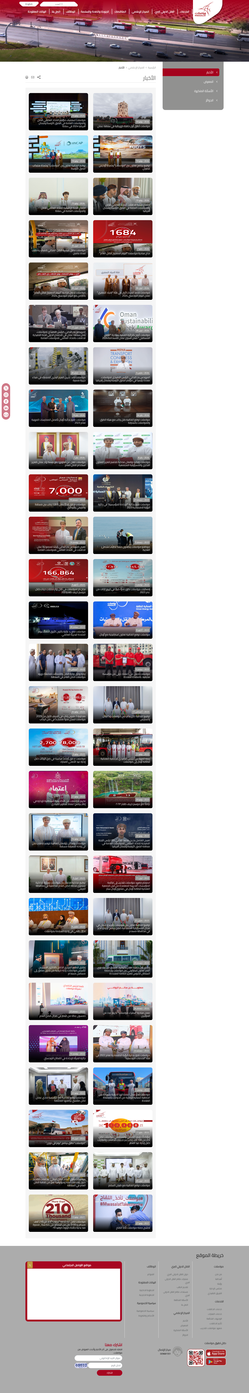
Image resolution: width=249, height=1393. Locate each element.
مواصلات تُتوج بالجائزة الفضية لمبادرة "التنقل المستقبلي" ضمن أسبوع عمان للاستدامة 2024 (126, 336)
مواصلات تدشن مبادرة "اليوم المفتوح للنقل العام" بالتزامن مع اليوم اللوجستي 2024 (60, 294)
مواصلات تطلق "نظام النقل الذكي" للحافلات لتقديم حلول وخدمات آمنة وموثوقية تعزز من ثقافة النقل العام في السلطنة (59, 1182)
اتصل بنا (184, 1305)
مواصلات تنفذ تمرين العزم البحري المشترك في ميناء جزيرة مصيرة (59, 379)
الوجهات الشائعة (214, 1319)
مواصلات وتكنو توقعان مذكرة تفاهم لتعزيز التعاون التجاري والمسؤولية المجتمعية (123, 464)
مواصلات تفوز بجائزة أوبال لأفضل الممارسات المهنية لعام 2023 (59, 421)
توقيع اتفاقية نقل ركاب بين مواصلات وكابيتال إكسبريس (126, 718)
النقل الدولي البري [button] (164, 11)
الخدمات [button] (184, 11)
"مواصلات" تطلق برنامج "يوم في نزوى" (66, 1142)
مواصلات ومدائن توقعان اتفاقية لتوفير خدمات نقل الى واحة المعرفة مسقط (59, 845)
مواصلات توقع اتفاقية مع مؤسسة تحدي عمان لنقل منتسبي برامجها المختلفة (61, 1099)
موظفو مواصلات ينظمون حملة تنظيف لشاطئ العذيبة (125, 548)
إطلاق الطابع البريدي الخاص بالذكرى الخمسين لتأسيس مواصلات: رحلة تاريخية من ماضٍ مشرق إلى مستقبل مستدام (60, 970)
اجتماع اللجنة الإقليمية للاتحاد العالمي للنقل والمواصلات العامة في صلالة (63, 209)
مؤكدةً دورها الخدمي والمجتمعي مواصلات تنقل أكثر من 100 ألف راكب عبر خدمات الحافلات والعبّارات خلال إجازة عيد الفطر (123, 1139)
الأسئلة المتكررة (180, 1330)
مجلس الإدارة (215, 1288)
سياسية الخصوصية (145, 1311)
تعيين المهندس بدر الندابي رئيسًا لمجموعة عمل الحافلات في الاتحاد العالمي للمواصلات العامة (61, 548)
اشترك (110, 1372)
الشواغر (150, 1274)
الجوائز (185, 1335)
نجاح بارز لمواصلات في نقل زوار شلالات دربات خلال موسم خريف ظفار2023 (60, 591)
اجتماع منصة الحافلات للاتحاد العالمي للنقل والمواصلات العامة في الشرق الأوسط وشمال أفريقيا (126, 207)
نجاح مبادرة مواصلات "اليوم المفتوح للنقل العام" (124, 253)
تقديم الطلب (182, 1287)
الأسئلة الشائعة (181, 1300)
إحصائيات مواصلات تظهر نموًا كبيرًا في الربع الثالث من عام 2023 (123, 591)
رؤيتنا (219, 1284)
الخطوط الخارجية (146, 1295)
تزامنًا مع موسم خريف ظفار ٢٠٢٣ (133, 804)
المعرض (184, 1325)
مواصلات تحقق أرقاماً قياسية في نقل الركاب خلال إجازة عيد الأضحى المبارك (60, 760)
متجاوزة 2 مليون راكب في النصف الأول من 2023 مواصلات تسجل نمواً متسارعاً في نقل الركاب (61, 718)
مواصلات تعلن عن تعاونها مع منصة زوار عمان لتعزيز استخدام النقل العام (59, 464)
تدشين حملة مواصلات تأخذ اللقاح (133, 1227)
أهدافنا (218, 1279)
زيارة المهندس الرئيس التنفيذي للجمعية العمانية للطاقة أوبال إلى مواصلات (125, 760)
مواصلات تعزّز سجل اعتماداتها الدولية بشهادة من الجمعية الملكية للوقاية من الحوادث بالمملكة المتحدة (124, 1097)
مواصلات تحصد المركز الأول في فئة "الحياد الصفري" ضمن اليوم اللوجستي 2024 (123, 294)
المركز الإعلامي (136, 67)
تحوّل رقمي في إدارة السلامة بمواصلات (65, 931)
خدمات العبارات (215, 1314)
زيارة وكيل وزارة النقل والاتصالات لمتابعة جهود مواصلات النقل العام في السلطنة (62, 675)
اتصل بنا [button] (56, 11)
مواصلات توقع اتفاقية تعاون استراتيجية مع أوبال (124, 634)
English (29, 4)
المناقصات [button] (120, 11)
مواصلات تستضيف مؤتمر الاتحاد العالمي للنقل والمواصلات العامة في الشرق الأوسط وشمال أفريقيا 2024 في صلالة (61, 123)
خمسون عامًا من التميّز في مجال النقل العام (62, 1015)
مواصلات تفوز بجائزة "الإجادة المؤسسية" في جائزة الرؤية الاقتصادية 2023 (124, 506)
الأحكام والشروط (146, 1316)
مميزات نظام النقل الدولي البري (177, 1280)
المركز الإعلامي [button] (140, 11)
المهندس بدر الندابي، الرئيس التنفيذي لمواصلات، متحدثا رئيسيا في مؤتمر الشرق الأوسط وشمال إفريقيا (123, 379)
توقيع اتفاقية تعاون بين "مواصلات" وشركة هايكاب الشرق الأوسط (59, 167)
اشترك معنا (113, 1344)
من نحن (218, 1274)
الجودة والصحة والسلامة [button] (95, 11)
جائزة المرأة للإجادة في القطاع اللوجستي (65, 1058)
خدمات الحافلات (214, 1309)
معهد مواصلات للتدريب (211, 1328)
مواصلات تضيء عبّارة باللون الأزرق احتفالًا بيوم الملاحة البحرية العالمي (62, 633)
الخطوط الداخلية (146, 1290)
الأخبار (121, 67)
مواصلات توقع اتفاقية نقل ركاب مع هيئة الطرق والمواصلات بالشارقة (125, 421)
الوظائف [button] (70, 11)
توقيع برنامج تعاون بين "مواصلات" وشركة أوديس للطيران (124, 167)
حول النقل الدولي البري (177, 1274)
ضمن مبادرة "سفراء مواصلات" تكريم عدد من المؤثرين (126, 1014)
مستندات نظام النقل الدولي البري (176, 1293)
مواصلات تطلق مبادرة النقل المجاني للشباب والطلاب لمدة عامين (59, 252)
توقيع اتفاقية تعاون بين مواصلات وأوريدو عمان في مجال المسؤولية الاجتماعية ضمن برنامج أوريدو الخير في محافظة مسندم (123, 928)
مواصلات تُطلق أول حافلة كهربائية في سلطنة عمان (123, 126)
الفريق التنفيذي (215, 1293)
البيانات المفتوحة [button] (37, 11)
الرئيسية (151, 67)
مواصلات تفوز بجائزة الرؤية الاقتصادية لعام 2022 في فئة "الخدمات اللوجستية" (123, 1057)
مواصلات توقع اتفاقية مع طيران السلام (129, 1185)
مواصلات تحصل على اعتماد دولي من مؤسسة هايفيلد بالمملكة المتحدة (126, 675)
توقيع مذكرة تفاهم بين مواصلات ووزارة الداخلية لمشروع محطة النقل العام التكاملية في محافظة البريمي (61, 885)
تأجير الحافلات (215, 1323)
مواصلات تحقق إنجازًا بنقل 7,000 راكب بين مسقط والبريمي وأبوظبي (60, 506)
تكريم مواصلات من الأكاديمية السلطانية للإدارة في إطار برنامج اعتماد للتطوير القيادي (59, 802)
